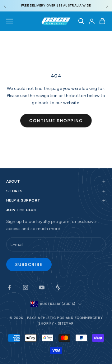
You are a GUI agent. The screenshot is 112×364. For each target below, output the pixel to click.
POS (60, 318)
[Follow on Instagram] (25, 287)
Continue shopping (55, 120)
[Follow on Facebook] (9, 287)
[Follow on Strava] (58, 287)
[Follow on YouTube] (42, 287)
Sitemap (66, 324)
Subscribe (29, 264)
